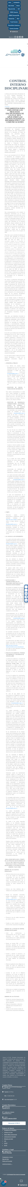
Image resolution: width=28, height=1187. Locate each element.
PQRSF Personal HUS (14, 15)
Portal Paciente (14, 21)
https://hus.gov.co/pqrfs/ (11, 519)
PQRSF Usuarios (14, 12)
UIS (5, 1141)
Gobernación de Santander (10, 1136)
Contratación (16, 2)
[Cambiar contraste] (26, 596)
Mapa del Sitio (11, 8)
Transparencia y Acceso (7, 1157)
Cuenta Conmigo (14, 28)
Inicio (9, 2)
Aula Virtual (11, 5)
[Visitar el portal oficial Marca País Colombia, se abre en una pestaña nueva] (2, 1180)
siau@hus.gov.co (6, 1108)
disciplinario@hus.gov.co (13, 373)
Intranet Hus (11, 18)
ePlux (18, 18)
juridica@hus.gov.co (6, 1113)
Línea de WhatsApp (7, 1152)
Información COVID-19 (14, 1123)
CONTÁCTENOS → (7, 1164)
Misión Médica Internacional (10, 1134)
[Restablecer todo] (26, 600)
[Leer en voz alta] (26, 593)
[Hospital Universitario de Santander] (15, 53)
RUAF (5, 1145)
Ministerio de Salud (8, 1139)
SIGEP (5, 1143)
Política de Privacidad (7, 1161)
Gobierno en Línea (8, 1132)
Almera (18, 5)
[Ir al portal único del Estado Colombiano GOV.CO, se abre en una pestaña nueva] (14, 31)
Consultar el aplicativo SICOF (9, 1118)
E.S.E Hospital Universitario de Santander (16, 1174)
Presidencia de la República (10, 1130)
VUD (19, 8)
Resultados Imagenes (14, 25)
